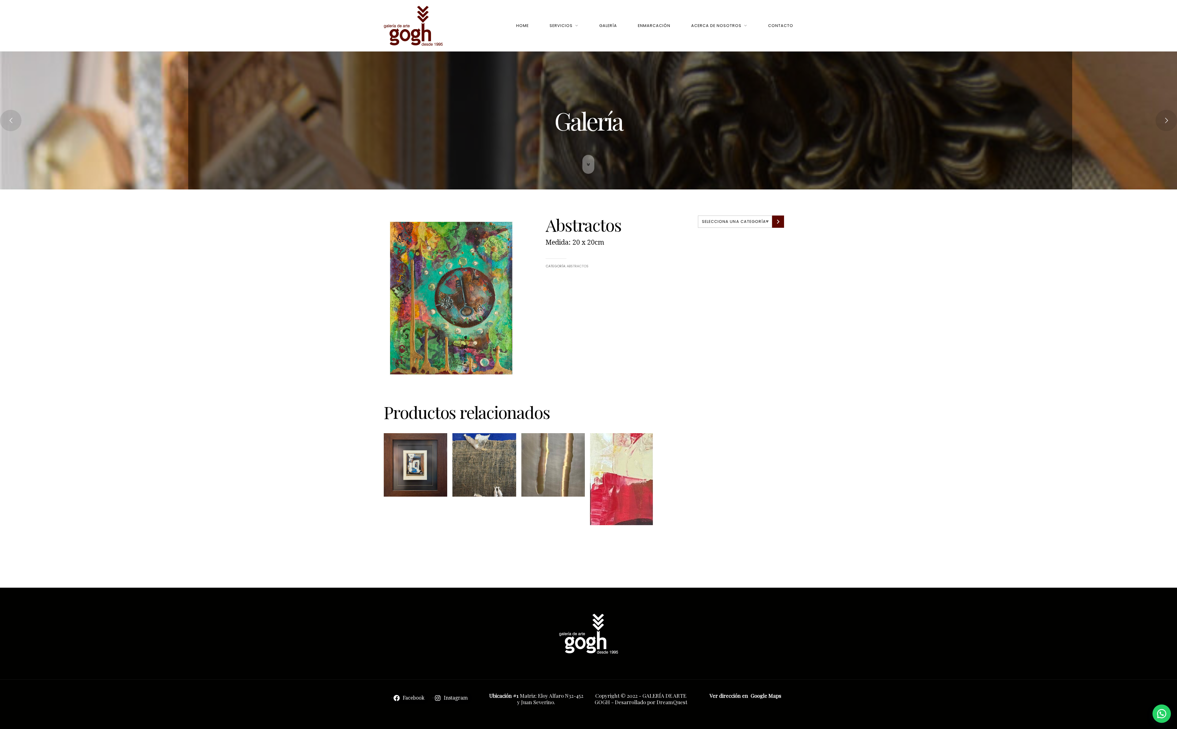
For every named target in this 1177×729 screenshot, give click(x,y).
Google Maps (766, 695)
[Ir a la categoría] (778, 222)
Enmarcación (654, 25)
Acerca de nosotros (716, 25)
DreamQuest (672, 702)
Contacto (780, 25)
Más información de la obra (412, 519)
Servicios (561, 25)
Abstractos (577, 266)
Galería (608, 25)
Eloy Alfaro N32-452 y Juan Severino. (550, 698)
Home (522, 25)
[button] (1161, 713)
